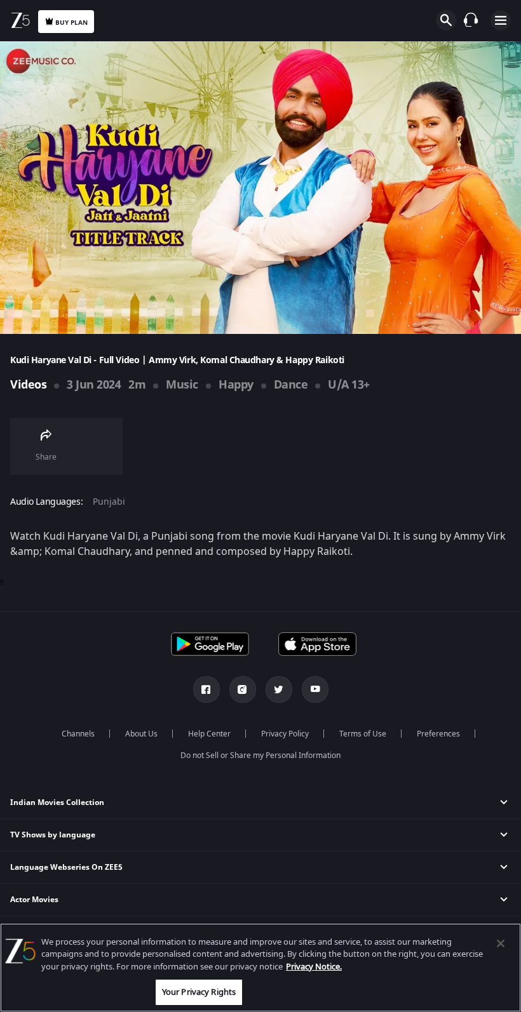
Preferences (438, 734)
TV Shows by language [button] (52, 835)
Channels (78, 734)
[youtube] (315, 689)
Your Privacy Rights (199, 992)
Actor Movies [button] (34, 899)
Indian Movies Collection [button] (57, 802)
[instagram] (242, 689)
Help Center (209, 734)
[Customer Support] (470, 19)
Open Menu (501, 20)
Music (182, 384)
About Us (141, 734)
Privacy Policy (285, 734)
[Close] (501, 943)
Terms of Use (362, 734)
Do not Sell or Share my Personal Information (260, 755)
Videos (28, 384)
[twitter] (279, 689)
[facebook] (206, 689)
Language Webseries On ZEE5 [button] (66, 867)
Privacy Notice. (314, 967)
